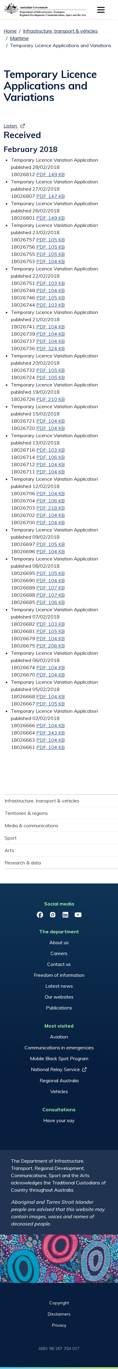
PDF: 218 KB (50, 508)
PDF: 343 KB (50, 733)
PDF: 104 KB (50, 261)
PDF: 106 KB (50, 457)
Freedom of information (59, 975)
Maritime (19, 38)
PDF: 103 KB (50, 283)
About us (59, 942)
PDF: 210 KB (50, 399)
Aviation (59, 1037)
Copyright (59, 1303)
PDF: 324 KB (50, 348)
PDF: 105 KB (50, 240)
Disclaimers (59, 1314)
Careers (59, 953)
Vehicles (59, 1091)
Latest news (59, 986)
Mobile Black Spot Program (59, 1058)
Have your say (59, 1120)
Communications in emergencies (59, 1048)
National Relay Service (55, 1069)
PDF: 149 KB (50, 174)
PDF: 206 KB (50, 646)
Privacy (59, 1325)
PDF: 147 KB (50, 196)
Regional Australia (59, 1080)
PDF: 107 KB (50, 588)
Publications (59, 1008)
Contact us (59, 964)
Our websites (59, 997)
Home (10, 31)
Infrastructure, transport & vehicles (60, 31)
